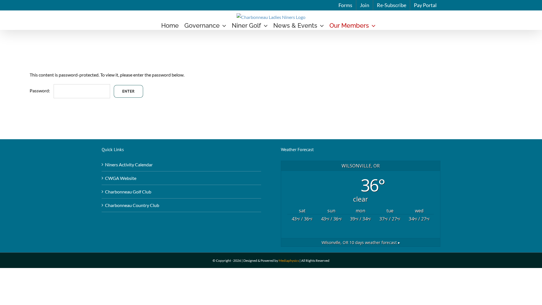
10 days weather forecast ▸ (361, 242)
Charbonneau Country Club (132, 205)
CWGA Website (120, 178)
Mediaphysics (289, 260)
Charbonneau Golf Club (128, 191)
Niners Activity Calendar (129, 164)
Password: (40, 90)
